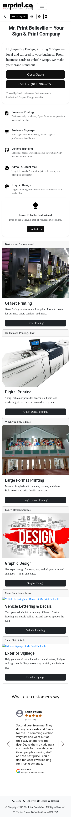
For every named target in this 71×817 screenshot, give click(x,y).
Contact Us (35, 229)
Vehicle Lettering (35, 630)
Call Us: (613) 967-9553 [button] (35, 84)
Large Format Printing (35, 500)
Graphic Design (35, 583)
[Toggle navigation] (42, 6)
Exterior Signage (35, 677)
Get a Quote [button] (35, 74)
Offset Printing (36, 323)
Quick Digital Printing (35, 411)
